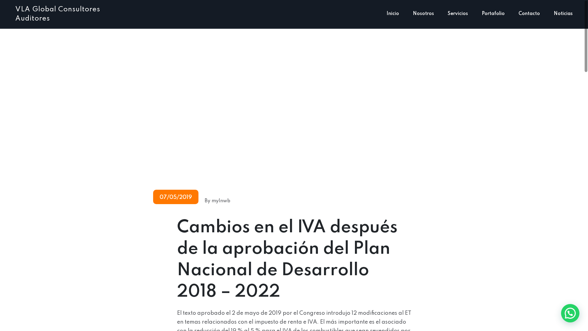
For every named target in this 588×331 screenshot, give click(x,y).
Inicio (392, 13)
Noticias (563, 13)
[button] (570, 313)
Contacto (529, 13)
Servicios (458, 13)
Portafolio (493, 13)
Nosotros (423, 13)
